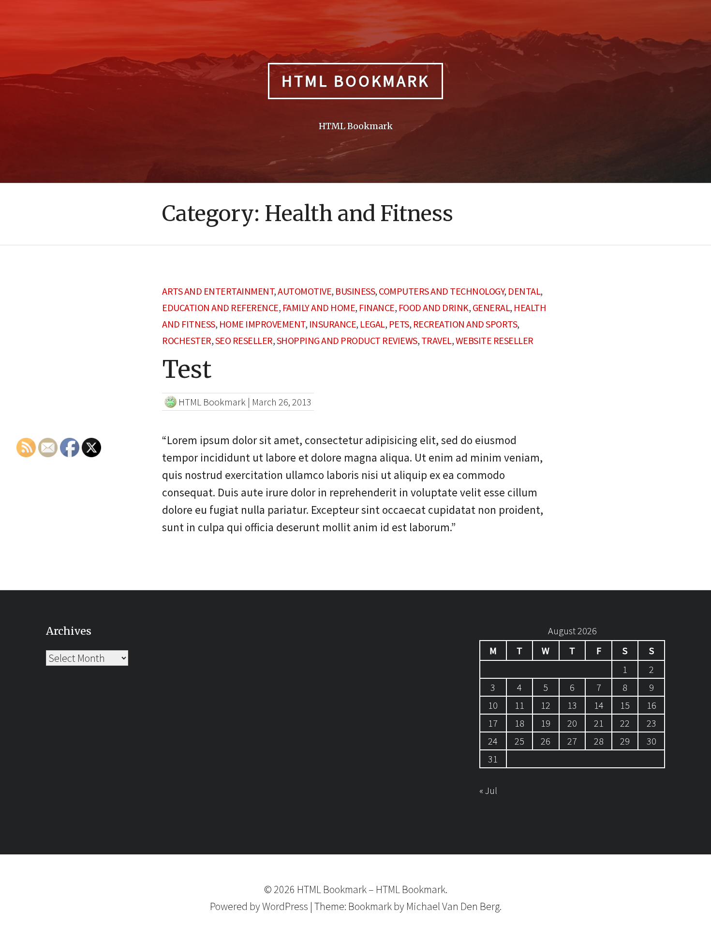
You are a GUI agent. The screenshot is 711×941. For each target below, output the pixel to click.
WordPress (285, 906)
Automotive (304, 291)
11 (519, 705)
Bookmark (370, 906)
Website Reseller (494, 340)
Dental (524, 291)
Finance (377, 307)
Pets (399, 324)
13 (572, 705)
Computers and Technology (441, 291)
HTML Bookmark (355, 81)
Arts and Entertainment (218, 291)
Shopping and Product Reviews (347, 340)
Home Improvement (262, 324)
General (491, 307)
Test (186, 369)
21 (599, 723)
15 (625, 705)
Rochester (186, 340)
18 (519, 723)
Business (355, 291)
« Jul (488, 790)
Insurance (332, 324)
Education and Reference (220, 307)
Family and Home (319, 307)
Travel (436, 340)
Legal (372, 324)
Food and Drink (434, 307)
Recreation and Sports (465, 324)
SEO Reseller (244, 340)
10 (493, 705)
